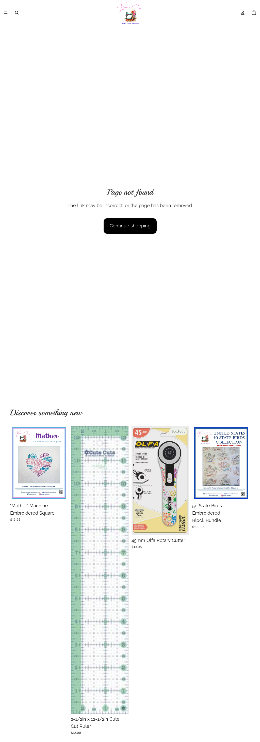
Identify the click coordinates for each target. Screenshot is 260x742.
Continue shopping (130, 225)
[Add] (59, 492)
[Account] (242, 12)
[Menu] (6, 13)
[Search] (16, 12)
